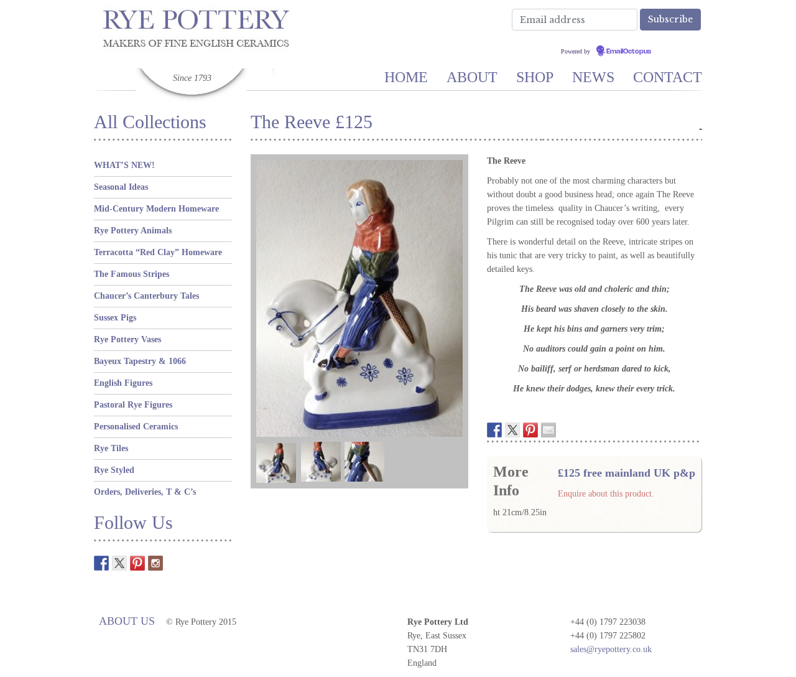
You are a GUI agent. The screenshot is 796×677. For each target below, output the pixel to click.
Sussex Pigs (115, 317)
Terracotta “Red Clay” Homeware (158, 252)
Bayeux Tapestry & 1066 (140, 361)
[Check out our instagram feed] (155, 563)
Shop (534, 77)
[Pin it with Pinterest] (530, 430)
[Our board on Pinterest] (137, 563)
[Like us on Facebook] (101, 563)
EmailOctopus (628, 52)
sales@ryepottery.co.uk (611, 649)
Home (406, 77)
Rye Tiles (111, 448)
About (472, 77)
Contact (667, 77)
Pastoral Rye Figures (133, 404)
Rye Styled (114, 470)
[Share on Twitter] (512, 430)
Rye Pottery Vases (127, 339)
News (593, 77)
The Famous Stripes (131, 274)
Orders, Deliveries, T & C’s (145, 492)
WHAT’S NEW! (124, 165)
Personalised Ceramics (136, 426)
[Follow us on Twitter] (119, 563)
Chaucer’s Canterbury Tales (146, 296)
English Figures (123, 383)
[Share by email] (548, 430)
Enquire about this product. (606, 493)
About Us (127, 621)
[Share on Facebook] (494, 430)
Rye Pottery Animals (133, 230)
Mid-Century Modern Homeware (156, 208)
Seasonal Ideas (121, 187)
